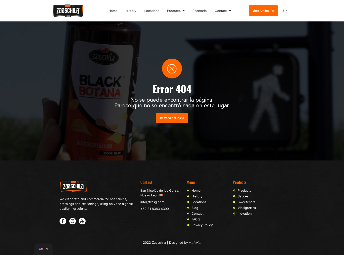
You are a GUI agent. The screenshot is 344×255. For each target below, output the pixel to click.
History (130, 11)
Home (112, 11)
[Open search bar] (285, 11)
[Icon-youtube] (82, 221)
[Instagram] (72, 221)
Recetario (200, 11)
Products (174, 11)
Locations (151, 11)
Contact (221, 11)
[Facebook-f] (63, 221)
